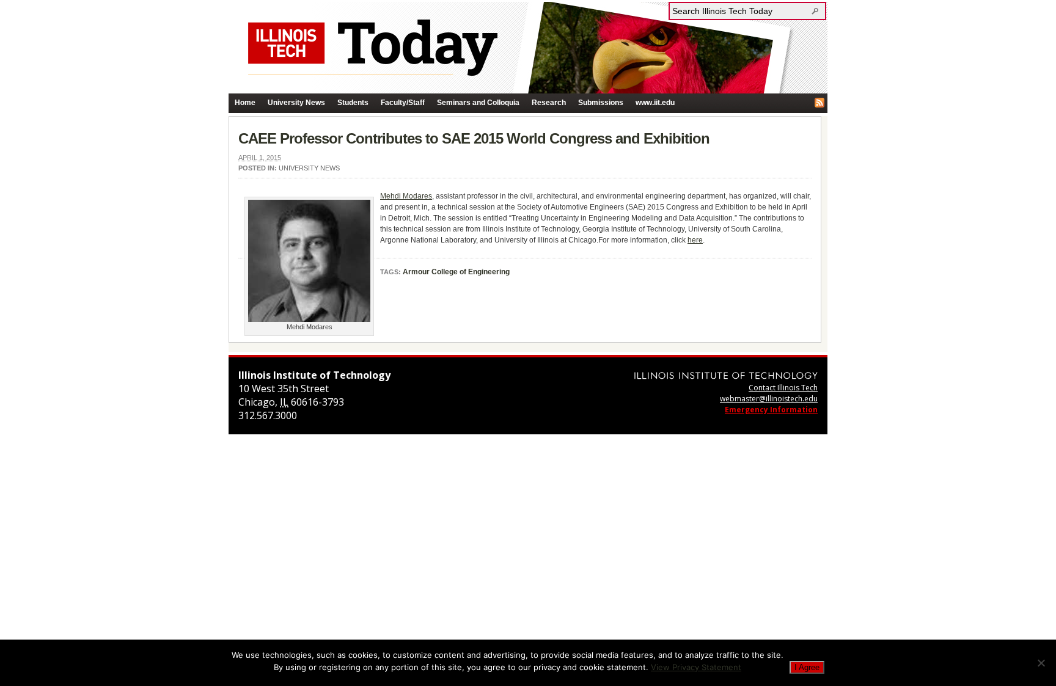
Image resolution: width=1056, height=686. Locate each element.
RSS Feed (819, 103)
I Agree (807, 667)
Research (549, 102)
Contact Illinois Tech (783, 387)
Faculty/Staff (403, 102)
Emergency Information (771, 409)
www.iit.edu (655, 102)
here (695, 240)
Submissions (600, 102)
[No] (1041, 663)
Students (353, 102)
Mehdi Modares (406, 196)
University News (296, 102)
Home (245, 102)
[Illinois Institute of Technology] (726, 375)
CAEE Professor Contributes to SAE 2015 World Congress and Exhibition (474, 138)
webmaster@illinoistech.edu (769, 398)
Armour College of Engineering (456, 272)
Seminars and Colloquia (478, 102)
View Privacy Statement (696, 667)
